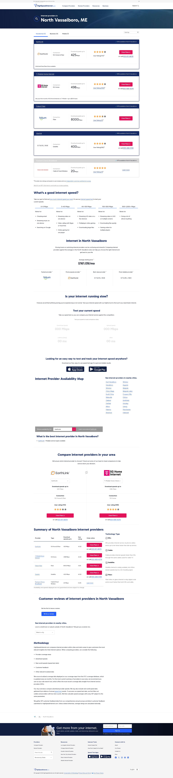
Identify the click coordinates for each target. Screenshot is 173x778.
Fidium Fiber (40, 106)
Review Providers (83, 6)
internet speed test (87, 199)
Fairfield (108, 403)
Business (105, 6)
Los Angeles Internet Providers (68, 745)
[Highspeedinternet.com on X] (119, 758)
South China (110, 394)
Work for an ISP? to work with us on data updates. (51, 185)
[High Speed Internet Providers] (44, 6)
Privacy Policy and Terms (85, 773)
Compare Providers (68, 6)
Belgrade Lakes (127, 391)
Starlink (39, 133)
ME (39, 717)
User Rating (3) (98, 172)
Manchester (127, 409)
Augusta (125, 385)
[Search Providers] (51, 752)
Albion (108, 406)
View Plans (124, 52)
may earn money (39, 1)
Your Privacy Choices (98, 773)
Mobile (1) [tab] (65, 34)
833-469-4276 (128, 89)
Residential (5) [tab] (41, 34)
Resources (96, 6)
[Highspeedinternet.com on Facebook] (116, 758)
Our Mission (118, 748)
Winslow (108, 388)
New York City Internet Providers (68, 754)
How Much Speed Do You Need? (95, 748)
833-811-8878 (128, 56)
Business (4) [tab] (54, 34)
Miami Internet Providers (66, 757)
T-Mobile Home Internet (45, 74)
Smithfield (126, 400)
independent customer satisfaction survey (78, 181)
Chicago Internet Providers (67, 748)
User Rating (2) (98, 120)
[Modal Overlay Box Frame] (86, 729)
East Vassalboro (111, 382)
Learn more (126, 170)
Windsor (125, 382)
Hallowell (126, 412)
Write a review (49, 614)
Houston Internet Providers (67, 751)
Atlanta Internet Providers (67, 760)
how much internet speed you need (61, 199)
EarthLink (39, 42)
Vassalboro (109, 385)
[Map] (68, 406)
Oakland (108, 400)
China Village (110, 391)
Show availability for (44, 429)
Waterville (109, 397)
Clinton (125, 397)
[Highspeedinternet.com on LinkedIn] (128, 758)
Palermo (108, 409)
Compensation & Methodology (71, 773)
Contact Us (117, 751)
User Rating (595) (99, 88)
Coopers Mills (127, 394)
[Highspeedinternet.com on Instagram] (122, 758)
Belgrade (125, 388)
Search (134, 6)
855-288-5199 (128, 148)
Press (116, 754)
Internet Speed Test (92, 745)
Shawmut (109, 412)
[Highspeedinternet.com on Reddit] (125, 758)
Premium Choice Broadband (46, 161)
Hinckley (125, 403)
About (116, 745)
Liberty (125, 406)
